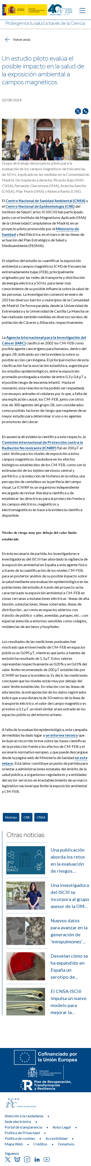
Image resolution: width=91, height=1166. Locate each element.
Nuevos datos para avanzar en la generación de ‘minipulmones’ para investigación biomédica (70, 931)
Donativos (66, 1144)
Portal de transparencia (23, 1127)
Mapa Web (14, 1144)
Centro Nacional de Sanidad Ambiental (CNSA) (45, 200)
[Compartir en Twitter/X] (78, 111)
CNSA (41, 817)
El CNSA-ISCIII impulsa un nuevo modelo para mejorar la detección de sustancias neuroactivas (69, 1002)
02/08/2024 (11, 100)
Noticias (11, 817)
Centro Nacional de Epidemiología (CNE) (40, 206)
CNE (27, 817)
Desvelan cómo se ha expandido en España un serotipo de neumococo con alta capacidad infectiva (69, 966)
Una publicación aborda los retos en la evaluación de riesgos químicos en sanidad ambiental (70, 860)
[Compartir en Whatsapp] (85, 111)
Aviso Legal (61, 1127)
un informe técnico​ (62, 735)
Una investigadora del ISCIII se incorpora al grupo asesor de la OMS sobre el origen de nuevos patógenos (70, 896)
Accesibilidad (56, 1138)
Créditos (40, 1144)
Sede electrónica (18, 1121)
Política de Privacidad (22, 1132)
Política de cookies (20, 1138)
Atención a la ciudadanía (24, 1116)
